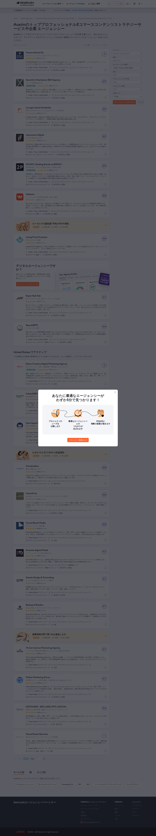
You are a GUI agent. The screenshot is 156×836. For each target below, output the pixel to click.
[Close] (115, 392)
